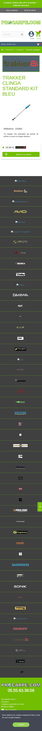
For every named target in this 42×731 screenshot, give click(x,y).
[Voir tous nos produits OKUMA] (21, 469)
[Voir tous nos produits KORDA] (21, 404)
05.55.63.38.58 (29, 10)
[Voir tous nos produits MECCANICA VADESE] (21, 437)
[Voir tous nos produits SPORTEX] (21, 610)
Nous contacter (12, 10)
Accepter (21, 724)
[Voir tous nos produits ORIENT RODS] (21, 480)
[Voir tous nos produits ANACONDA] (21, 181)
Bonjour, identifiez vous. (8, 44)
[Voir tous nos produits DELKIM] (21, 308)
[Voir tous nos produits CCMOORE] (21, 266)
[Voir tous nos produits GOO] (21, 360)
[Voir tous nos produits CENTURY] (21, 276)
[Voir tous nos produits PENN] (21, 491)
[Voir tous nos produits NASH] (20, 458)
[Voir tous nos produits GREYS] (21, 372)
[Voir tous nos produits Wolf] (21, 663)
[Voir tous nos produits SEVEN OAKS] (21, 556)
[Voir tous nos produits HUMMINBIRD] (21, 383)
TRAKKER (9, 50)
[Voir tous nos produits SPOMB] (21, 599)
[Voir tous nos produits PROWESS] (21, 524)
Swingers (20, 50)
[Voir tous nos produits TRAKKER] (21, 642)
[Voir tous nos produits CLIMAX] (21, 285)
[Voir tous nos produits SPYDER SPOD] (21, 619)
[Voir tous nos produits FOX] (21, 340)
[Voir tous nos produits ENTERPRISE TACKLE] (21, 319)
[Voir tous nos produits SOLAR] (21, 578)
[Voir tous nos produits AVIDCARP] (21, 214)
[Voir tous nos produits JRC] (21, 393)
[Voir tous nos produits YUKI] (21, 674)
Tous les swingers (33, 50)
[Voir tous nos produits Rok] (21, 545)
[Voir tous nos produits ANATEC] (21, 193)
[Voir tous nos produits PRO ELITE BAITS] (21, 502)
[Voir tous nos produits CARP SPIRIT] (21, 244)
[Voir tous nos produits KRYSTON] (21, 415)
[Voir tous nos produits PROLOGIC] (21, 513)
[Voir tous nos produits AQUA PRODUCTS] (21, 202)
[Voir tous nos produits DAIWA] (21, 297)
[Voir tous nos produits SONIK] (21, 589)
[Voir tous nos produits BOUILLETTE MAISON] (21, 232)
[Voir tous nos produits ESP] (21, 329)
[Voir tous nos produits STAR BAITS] (21, 631)
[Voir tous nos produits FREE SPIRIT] (21, 351)
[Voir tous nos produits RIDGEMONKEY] (21, 534)
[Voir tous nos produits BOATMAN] (21, 222)
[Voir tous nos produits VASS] (21, 652)
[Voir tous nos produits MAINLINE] (21, 426)
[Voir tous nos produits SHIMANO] (21, 567)
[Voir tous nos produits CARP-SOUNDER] (21, 255)
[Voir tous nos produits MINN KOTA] (21, 448)
